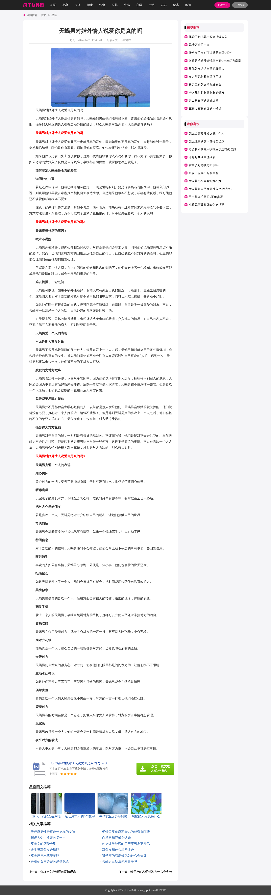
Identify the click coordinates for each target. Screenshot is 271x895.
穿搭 (78, 5)
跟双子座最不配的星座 (203, 173)
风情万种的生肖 (199, 44)
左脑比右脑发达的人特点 (205, 108)
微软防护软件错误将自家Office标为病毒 (215, 60)
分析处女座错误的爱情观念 (50, 861)
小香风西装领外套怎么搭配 (206, 204)
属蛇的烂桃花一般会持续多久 (208, 37)
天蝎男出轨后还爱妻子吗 (119, 861)
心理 (139, 5)
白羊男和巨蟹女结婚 (116, 837)
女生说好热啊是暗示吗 (203, 165)
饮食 (102, 5)
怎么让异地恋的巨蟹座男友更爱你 (126, 843)
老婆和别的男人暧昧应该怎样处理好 (212, 149)
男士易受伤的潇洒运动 (203, 100)
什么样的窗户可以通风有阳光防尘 (211, 52)
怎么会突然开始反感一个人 (206, 133)
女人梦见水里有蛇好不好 (205, 181)
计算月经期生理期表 (202, 157)
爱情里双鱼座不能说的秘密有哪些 (126, 831)
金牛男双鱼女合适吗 (45, 849)
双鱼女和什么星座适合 (118, 849)
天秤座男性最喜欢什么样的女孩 (53, 831)
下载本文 (126, 40)
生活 (151, 5)
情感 (127, 5)
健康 (90, 5)
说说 (164, 5)
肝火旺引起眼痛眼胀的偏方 (206, 92)
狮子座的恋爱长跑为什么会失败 (124, 855)
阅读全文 (112, 40)
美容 (65, 5)
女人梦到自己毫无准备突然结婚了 (211, 189)
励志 (176, 5)
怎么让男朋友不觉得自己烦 (206, 141)
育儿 (114, 5)
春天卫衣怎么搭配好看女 (205, 84)
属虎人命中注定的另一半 (48, 837)
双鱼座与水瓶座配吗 (45, 855)
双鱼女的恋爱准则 (43, 843)
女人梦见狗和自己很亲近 (205, 76)
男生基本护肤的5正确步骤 (206, 196)
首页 (53, 5)
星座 (54, 15)
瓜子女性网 (130, 890)
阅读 (188, 5)
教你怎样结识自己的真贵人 (206, 68)
